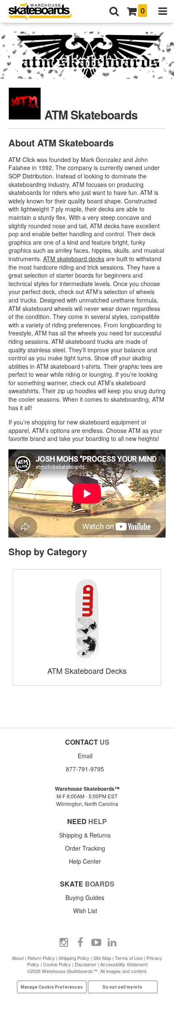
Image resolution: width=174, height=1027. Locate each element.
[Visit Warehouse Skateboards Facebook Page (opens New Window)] (80, 942)
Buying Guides (84, 897)
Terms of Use (129, 957)
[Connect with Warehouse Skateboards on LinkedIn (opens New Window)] (112, 942)
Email (85, 755)
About (18, 957)
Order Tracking (85, 848)
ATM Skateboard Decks (87, 670)
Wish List (85, 910)
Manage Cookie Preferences (52, 987)
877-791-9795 (85, 769)
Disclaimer (85, 964)
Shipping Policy (74, 957)
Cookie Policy (57, 964)
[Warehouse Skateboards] (44, 11)
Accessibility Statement (123, 964)
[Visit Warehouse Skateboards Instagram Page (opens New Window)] (64, 942)
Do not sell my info (122, 987)
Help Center (85, 861)
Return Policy (41, 957)
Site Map (102, 957)
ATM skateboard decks (73, 258)
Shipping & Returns (85, 835)
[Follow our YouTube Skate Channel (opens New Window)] (96, 942)
